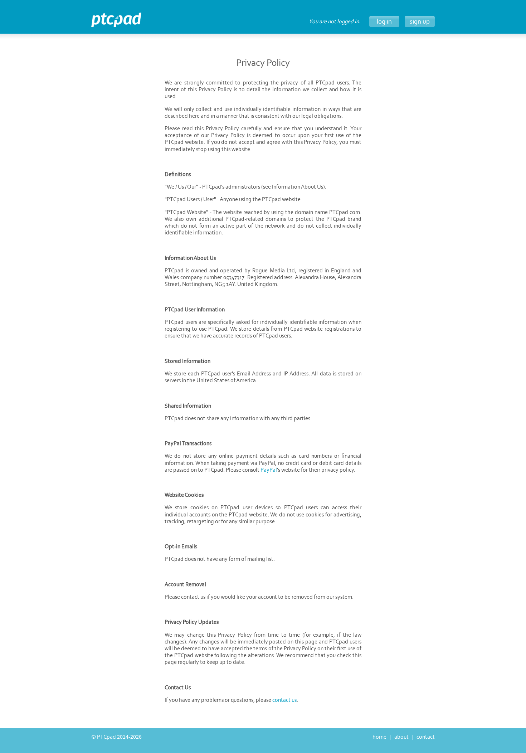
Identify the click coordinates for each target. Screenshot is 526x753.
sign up (420, 21)
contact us (284, 699)
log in (384, 21)
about (401, 736)
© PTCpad (116, 736)
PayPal (268, 469)
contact (426, 736)
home (379, 736)
